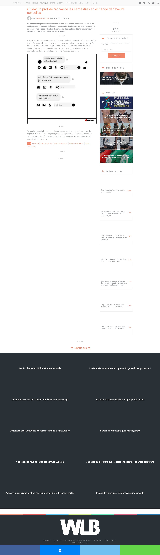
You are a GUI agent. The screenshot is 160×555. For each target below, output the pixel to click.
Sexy (81, 3)
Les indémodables (80, 348)
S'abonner (116, 56)
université (31, 147)
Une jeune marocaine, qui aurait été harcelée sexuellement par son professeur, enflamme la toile (114, 283)
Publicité (63, 540)
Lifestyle (60, 3)
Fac (51, 143)
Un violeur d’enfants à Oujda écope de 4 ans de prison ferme (114, 260)
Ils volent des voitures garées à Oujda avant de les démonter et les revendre (114, 237)
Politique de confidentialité (80, 540)
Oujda (87, 143)
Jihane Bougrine (42, 18)
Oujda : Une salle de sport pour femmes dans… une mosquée (112, 306)
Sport (52, 3)
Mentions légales (101, 540)
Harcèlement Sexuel (76, 143)
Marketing (17, 3)
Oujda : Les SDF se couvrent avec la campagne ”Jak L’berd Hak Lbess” (114, 327)
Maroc (87, 3)
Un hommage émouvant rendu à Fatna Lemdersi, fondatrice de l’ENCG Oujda (113, 214)
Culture (27, 3)
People (35, 3)
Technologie (72, 3)
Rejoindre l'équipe (50, 540)
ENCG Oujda (45, 143)
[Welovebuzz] (6, 3)
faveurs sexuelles (60, 143)
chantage (35, 143)
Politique (44, 3)
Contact (113, 540)
